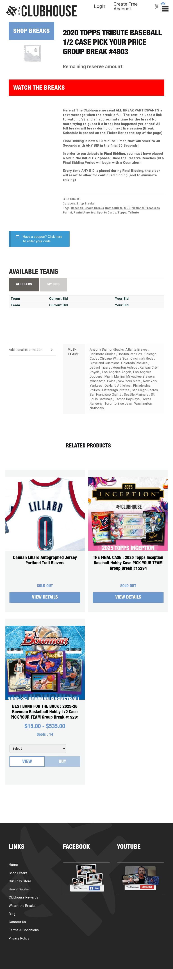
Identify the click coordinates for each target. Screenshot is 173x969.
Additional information (25, 350)
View (27, 762)
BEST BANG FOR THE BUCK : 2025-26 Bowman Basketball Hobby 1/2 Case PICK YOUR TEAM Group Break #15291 (45, 712)
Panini (67, 212)
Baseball (77, 208)
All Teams (24, 284)
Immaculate (114, 208)
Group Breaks (94, 208)
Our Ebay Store (20, 881)
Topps (121, 212)
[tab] (32, 350)
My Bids (53, 284)
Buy (62, 762)
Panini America (84, 212)
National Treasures (146, 208)
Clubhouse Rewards (23, 897)
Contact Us (17, 922)
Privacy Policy (19, 938)
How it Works (28, 68)
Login (99, 6)
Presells (22, 51)
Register (21, 140)
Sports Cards (106, 212)
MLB (127, 208)
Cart (15, 123)
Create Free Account (126, 6)
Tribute (133, 212)
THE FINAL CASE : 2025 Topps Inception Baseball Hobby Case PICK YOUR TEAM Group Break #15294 (128, 563)
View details (45, 597)
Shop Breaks (31, 32)
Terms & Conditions (24, 930)
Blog (15, 107)
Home (13, 865)
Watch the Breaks (39, 88)
